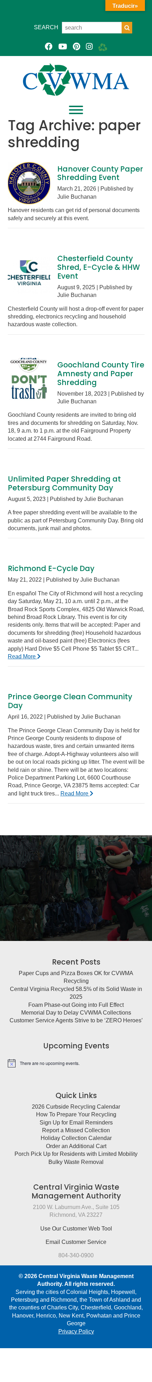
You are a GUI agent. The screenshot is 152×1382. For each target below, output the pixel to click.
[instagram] (89, 46)
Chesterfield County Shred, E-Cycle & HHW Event (98, 267)
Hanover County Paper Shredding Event (100, 173)
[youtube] (63, 46)
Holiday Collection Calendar (76, 1138)
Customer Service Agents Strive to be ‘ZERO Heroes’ (76, 1020)
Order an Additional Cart (76, 1146)
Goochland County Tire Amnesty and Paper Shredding (100, 374)
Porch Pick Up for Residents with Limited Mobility (76, 1154)
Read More (22, 656)
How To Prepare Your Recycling (76, 1114)
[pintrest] (76, 46)
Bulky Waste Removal (76, 1162)
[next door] (103, 46)
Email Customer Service (76, 1242)
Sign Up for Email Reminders (76, 1123)
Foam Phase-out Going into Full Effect (76, 1005)
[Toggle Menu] (76, 110)
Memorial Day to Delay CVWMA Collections (76, 1013)
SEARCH (46, 27)
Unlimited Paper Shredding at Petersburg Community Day (64, 483)
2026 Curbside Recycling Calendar (76, 1107)
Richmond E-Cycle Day (51, 568)
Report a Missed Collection (76, 1130)
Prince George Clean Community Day (70, 701)
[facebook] (48, 46)
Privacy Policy (76, 1331)
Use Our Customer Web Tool (76, 1229)
